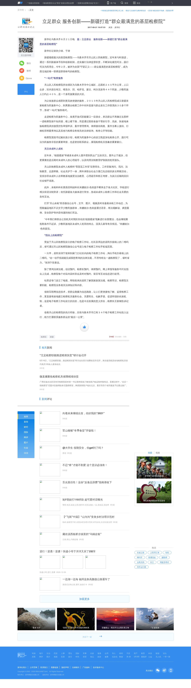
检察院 (43, 336)
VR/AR (136, 656)
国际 (26, 432)
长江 (152, 562)
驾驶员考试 (164, 562)
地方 (41, 653)
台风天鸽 (140, 562)
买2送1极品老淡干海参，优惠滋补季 (160, 10)
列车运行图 (141, 567)
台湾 (106, 653)
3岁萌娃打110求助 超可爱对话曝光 (82, 499)
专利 (167, 552)
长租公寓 (140, 552)
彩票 (63, 656)
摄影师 (164, 557)
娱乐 (70, 656)
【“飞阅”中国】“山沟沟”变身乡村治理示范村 (88, 517)
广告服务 (86, 667)
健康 (106, 656)
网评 (26, 437)
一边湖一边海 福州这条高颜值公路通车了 (86, 579)
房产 (135, 653)
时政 (34, 653)
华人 (114, 653)
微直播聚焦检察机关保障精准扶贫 (59, 376)
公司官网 (33, 667)
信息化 (114, 656)
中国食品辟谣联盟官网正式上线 (112, 10)
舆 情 (129, 656)
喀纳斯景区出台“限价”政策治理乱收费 (45, 3)
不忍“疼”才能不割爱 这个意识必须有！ (84, 465)
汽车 (128, 653)
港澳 (99, 653)
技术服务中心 (98, 667)
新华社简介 (22, 667)
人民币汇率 (154, 552)
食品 (92, 656)
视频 (55, 656)
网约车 (139, 557)
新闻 (26, 421)
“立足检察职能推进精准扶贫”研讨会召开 (63, 355)
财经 (26, 426)
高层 (55, 653)
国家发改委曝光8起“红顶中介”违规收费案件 (82, 3)
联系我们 (44, 667)
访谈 (92, 653)
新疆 (52, 336)
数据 (121, 656)
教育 (143, 653)
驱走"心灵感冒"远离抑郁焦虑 (136, 10)
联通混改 (152, 557)
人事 (63, 653)
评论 (26, 91)
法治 (26, 452)
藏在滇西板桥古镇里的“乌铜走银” (81, 534)
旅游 (99, 656)
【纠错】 (111, 336)
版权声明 (65, 667)
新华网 (21, 9)
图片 (26, 442)
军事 (85, 653)
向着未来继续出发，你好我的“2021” (83, 413)
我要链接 (54, 667)
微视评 (144, 656)
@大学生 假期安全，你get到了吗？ (83, 447)
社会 (26, 447)
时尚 (77, 656)
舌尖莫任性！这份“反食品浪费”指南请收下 (87, 482)
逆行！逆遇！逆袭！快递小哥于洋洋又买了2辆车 (68, 551)
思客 (34, 656)
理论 (70, 653)
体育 (85, 656)
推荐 (26, 416)
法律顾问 (75, 667)
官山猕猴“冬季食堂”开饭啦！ (79, 430)
